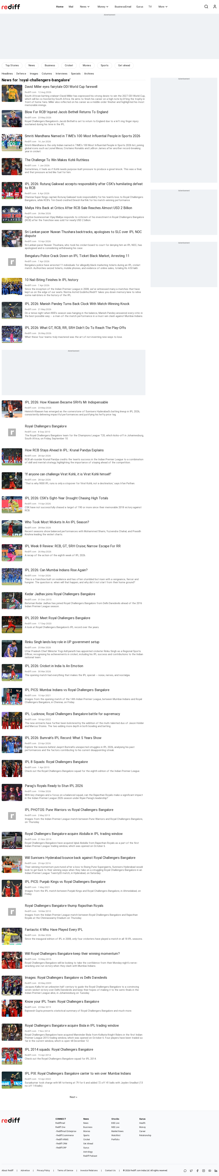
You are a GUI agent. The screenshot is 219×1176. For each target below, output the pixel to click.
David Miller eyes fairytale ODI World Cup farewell (61, 87)
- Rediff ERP (60, 1148)
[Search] (206, 6)
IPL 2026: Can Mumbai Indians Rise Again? (56, 570)
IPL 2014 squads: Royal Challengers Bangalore (59, 1050)
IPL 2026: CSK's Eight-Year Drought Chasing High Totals (66, 498)
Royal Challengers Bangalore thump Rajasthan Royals (64, 906)
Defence (21, 73)
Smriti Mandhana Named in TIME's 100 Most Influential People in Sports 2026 (82, 136)
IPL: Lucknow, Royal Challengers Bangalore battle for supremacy (72, 714)
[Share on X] (191, 1171)
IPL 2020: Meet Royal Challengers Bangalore (57, 618)
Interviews (61, 73)
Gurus (139, 6)
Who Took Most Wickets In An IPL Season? (57, 522)
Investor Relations (89, 1170)
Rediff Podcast (90, 1156)
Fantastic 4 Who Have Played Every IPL (54, 930)
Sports (105, 65)
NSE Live (115, 1127)
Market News (117, 1131)
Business (50, 65)
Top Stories (12, 65)
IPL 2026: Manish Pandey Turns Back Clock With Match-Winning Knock (77, 304)
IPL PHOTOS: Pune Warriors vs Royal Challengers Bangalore (69, 810)
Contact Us (110, 1170)
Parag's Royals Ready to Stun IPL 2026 (54, 786)
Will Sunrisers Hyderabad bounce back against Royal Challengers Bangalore (80, 858)
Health (142, 1123)
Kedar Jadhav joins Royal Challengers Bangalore (60, 594)
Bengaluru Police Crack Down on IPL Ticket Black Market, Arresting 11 (77, 256)
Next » (73, 1097)
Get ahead (124, 65)
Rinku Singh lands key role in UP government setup (62, 642)
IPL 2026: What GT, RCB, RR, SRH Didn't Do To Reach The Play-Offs (75, 328)
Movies (87, 65)
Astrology (88, 1152)
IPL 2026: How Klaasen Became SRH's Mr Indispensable (66, 402)
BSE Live (115, 1123)
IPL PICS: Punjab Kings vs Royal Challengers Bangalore (65, 882)
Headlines (7, 73)
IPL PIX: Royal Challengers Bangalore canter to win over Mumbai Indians (78, 1073)
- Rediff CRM (61, 1143)
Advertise (25, 1170)
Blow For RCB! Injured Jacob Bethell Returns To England (66, 112)
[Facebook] (197, 1171)
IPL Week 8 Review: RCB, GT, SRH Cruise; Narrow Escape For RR (73, 546)
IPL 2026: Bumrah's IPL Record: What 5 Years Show (63, 738)
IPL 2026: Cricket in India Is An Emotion (54, 666)
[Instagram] (203, 1171)
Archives (89, 73)
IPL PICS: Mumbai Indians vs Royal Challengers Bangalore (67, 690)
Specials (76, 73)
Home (59, 6)
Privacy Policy (43, 1170)
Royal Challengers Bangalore (46, 426)
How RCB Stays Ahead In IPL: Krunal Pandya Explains (64, 450)
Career (142, 1131)
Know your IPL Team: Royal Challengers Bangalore (62, 1002)
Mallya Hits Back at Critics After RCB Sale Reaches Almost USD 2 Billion (78, 208)
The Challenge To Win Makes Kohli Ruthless (57, 160)
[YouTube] (209, 1171)
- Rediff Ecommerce (64, 1135)
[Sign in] (214, 6)
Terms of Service (65, 1170)
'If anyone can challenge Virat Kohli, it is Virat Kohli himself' (68, 474)
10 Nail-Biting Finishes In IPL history (51, 280)
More (161, 6)
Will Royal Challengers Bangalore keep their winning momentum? (72, 954)
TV (150, 6)
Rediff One (60, 1127)
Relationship (145, 1135)
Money (101, 6)
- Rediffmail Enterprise (65, 1131)
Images (34, 73)
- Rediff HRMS (61, 1139)
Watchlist (115, 1135)
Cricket (69, 65)
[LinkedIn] (216, 1171)
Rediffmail (60, 1123)
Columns (47, 73)
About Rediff (7, 1170)
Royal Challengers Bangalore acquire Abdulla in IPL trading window (74, 834)
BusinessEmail (123, 6)
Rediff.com (136, 1170)
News (83, 6)
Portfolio (115, 1139)
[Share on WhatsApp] (185, 1171)
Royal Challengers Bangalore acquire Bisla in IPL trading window (72, 1026)
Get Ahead (88, 1143)
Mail (71, 6)
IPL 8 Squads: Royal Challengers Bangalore (56, 762)
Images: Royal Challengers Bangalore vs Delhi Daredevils (66, 978)
